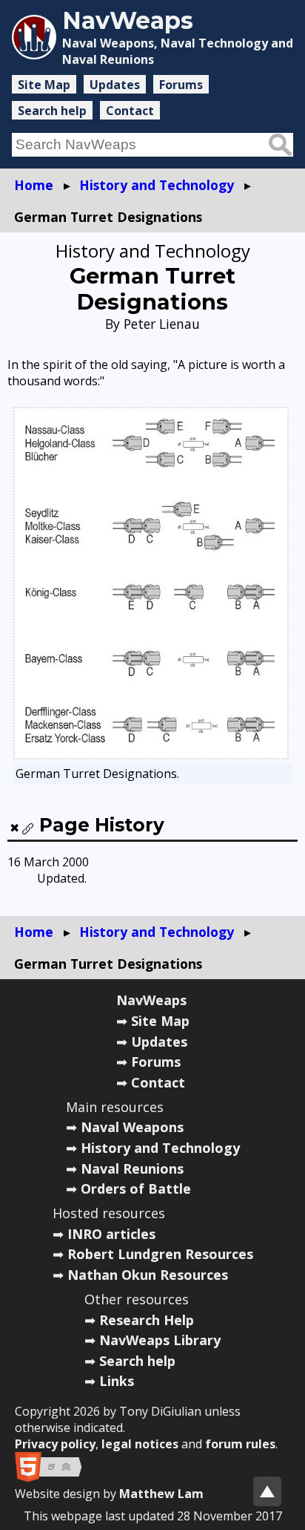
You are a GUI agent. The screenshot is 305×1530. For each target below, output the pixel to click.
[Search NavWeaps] (280, 145)
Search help (52, 110)
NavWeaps (151, 1000)
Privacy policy (55, 1444)
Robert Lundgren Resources (160, 1254)
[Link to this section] (28, 828)
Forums (181, 84)
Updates (115, 84)
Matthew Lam (161, 1493)
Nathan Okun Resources (147, 1275)
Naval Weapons (132, 1127)
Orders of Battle (136, 1188)
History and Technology (156, 185)
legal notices (139, 1444)
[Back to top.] (267, 1491)
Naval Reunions (132, 1168)
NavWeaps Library (160, 1340)
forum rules (240, 1444)
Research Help (146, 1320)
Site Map (44, 84)
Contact (130, 110)
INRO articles (111, 1234)
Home (33, 185)
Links (116, 1381)
